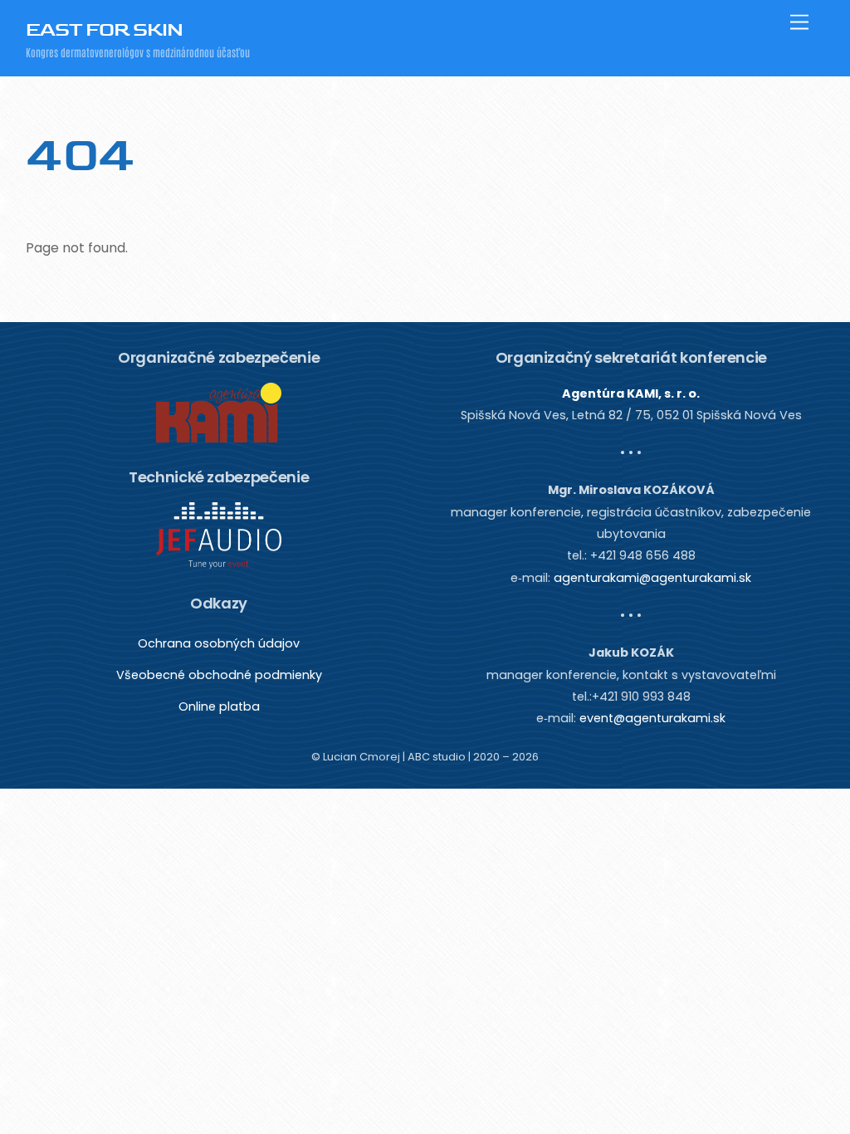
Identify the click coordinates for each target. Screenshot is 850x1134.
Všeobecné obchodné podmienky (219, 675)
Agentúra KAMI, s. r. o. (631, 393)
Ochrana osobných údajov (219, 643)
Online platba (219, 706)
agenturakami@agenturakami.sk (652, 577)
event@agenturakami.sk (652, 718)
